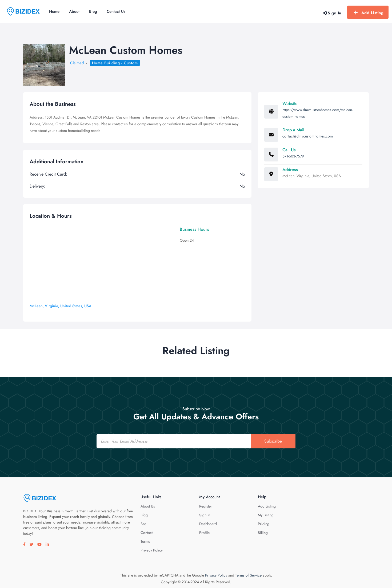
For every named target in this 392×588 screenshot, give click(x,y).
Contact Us (116, 11)
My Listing (266, 515)
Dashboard (208, 523)
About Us (148, 506)
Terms (145, 541)
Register (205, 506)
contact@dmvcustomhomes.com (307, 136)
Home (54, 11)
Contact (147, 532)
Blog (93, 11)
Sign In (204, 515)
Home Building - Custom (115, 63)
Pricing (263, 523)
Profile (204, 532)
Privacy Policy (152, 550)
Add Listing (372, 13)
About (74, 11)
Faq (143, 523)
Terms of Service (248, 575)
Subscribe (273, 441)
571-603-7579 (293, 156)
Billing (263, 532)
